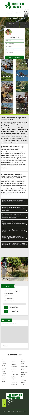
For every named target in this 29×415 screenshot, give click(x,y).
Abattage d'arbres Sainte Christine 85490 (4, 372)
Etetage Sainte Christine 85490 (24, 374)
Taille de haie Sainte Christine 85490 (14, 377)
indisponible (8, 13)
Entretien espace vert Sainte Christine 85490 (14, 368)
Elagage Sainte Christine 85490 (24, 368)
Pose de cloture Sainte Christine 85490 (24, 382)
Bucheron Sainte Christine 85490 (4, 363)
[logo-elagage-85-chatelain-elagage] (14, 5)
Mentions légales (22, 412)
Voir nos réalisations (12, 25)
